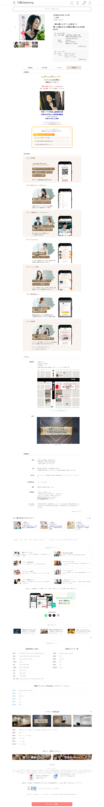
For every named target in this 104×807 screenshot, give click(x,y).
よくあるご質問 (62, 782)
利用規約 (30, 782)
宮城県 (24, 664)
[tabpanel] (31, 27)
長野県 (27, 667)
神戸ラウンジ (22, 735)
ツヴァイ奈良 (22, 741)
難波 (63, 653)
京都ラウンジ (22, 732)
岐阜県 (27, 659)
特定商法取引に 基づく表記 (40, 782)
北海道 (21, 661)
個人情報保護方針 (53, 782)
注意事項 (74, 67)
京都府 (24, 656)
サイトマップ (79, 782)
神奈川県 (25, 653)
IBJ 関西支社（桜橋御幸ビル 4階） (43, 729)
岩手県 (21, 664)
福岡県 (21, 678)
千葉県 (28, 653)
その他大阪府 (70, 653)
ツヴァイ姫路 (28, 735)
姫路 (63, 659)
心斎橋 (65, 653)
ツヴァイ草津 (22, 738)
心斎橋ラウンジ (31, 729)
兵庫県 (27, 656)
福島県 (27, 664)
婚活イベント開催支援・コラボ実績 (34, 588)
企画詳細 (30, 67)
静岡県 (24, 659)
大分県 (30, 678)
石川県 (24, 670)
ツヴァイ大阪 (54, 729)
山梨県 (24, 667)
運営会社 (24, 782)
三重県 (30, 659)
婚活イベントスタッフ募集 (59, 588)
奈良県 (34, 656)
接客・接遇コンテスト (72, 588)
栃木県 (38, 653)
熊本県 (27, 678)
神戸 (60, 659)
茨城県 (35, 653)
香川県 (21, 676)
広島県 (24, 673)
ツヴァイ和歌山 (22, 744)
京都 (60, 656)
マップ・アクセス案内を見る (57, 410)
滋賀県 (30, 656)
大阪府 (21, 656)
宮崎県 (34, 678)
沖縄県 (41, 678)
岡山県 (21, 673)
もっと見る (89, 518)
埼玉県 (31, 653)
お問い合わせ (71, 782)
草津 (60, 661)
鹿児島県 (38, 678)
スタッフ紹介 (48, 588)
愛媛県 (24, 676)
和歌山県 (38, 656)
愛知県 (21, 659)
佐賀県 (24, 678)
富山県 (21, 670)
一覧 (91, 637)
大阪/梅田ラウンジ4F (23, 729)
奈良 (60, 664)
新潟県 (21, 667)
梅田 (60, 653)
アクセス (59, 67)
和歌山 (60, 667)
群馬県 (41, 653)
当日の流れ (45, 67)
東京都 (21, 653)
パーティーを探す (53, 804)
